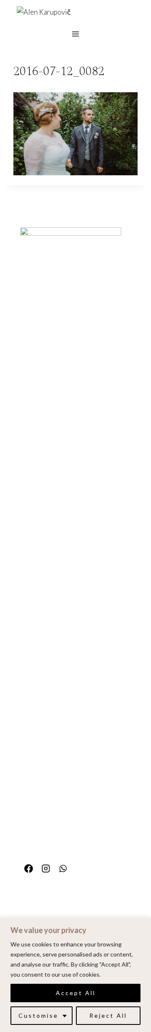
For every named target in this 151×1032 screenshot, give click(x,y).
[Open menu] (75, 33)
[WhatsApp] (63, 868)
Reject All (108, 1015)
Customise (38, 1015)
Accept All (76, 992)
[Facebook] (28, 868)
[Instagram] (46, 868)
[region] (75, 975)
